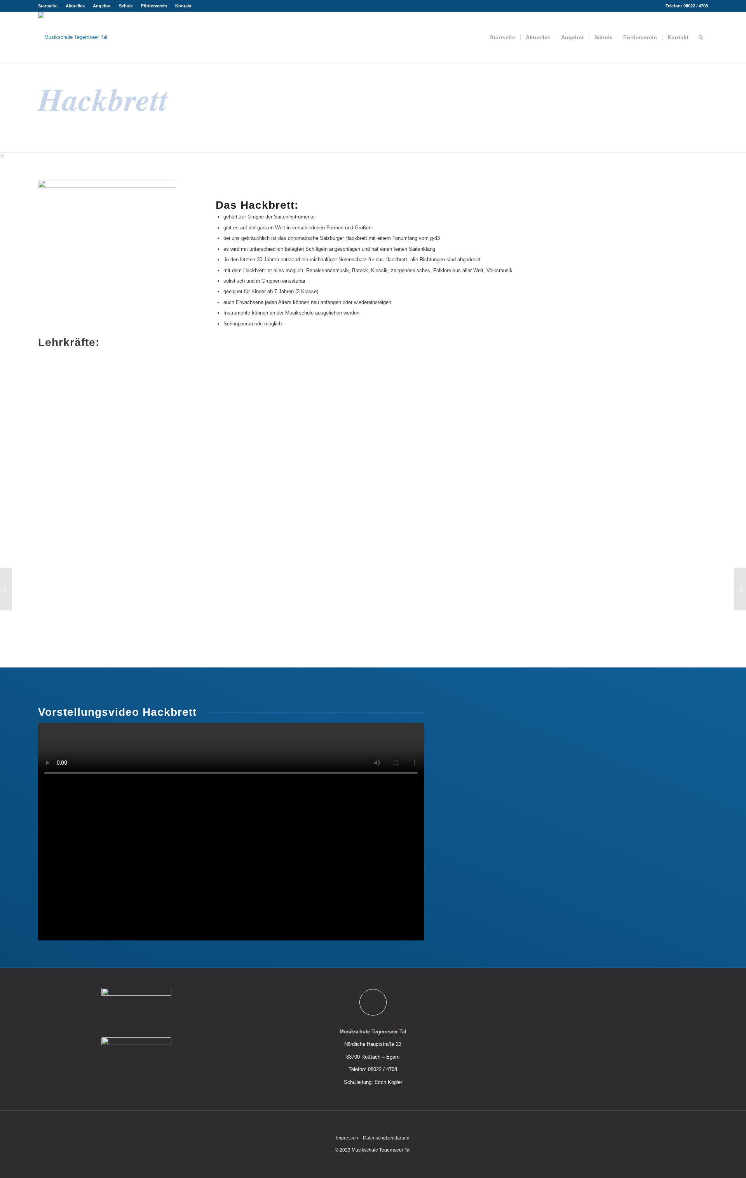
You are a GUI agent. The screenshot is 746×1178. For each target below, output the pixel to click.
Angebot (102, 5)
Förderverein (154, 5)
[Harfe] (740, 589)
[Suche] (701, 37)
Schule (126, 5)
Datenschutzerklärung (386, 1138)
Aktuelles (75, 5)
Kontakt (183, 5)
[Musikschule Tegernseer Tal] (72, 37)
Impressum (347, 1138)
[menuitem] (50, 6)
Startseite (48, 5)
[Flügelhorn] (6, 589)
